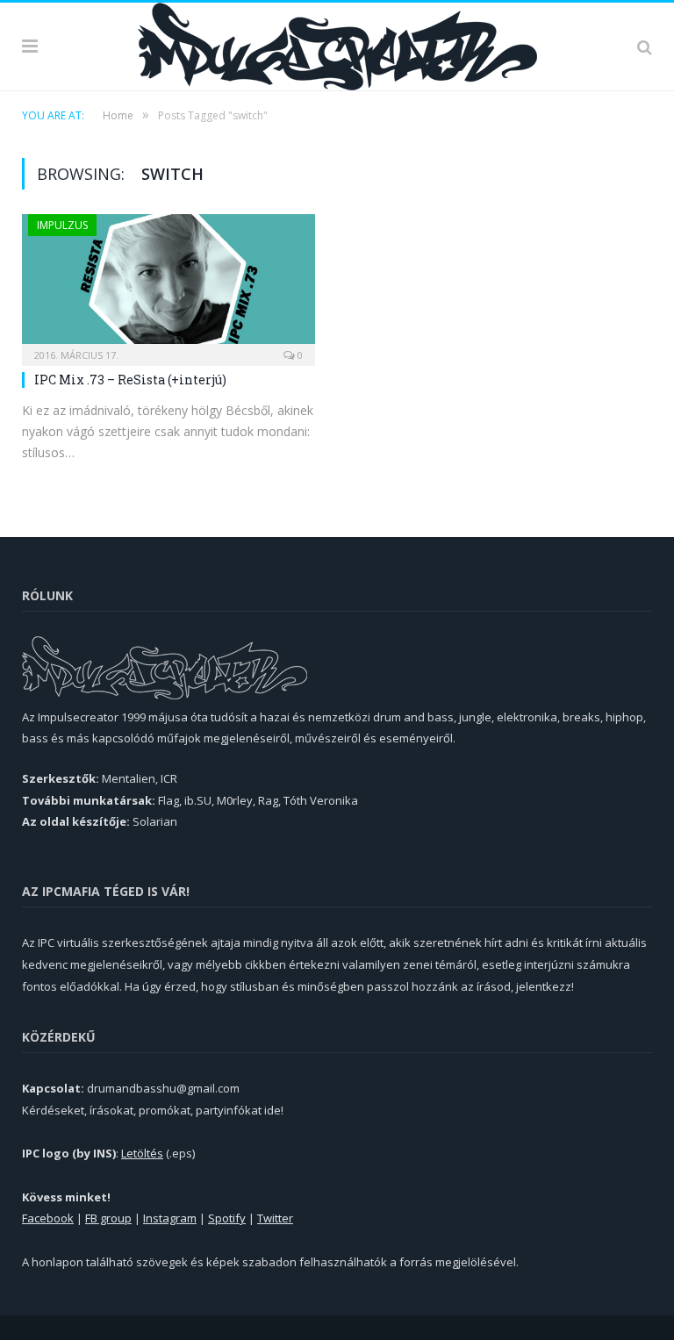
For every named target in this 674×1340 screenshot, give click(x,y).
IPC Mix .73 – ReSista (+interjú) (130, 379)
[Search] (644, 46)
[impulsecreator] (337, 43)
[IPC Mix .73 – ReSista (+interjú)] (168, 284)
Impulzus (62, 225)
